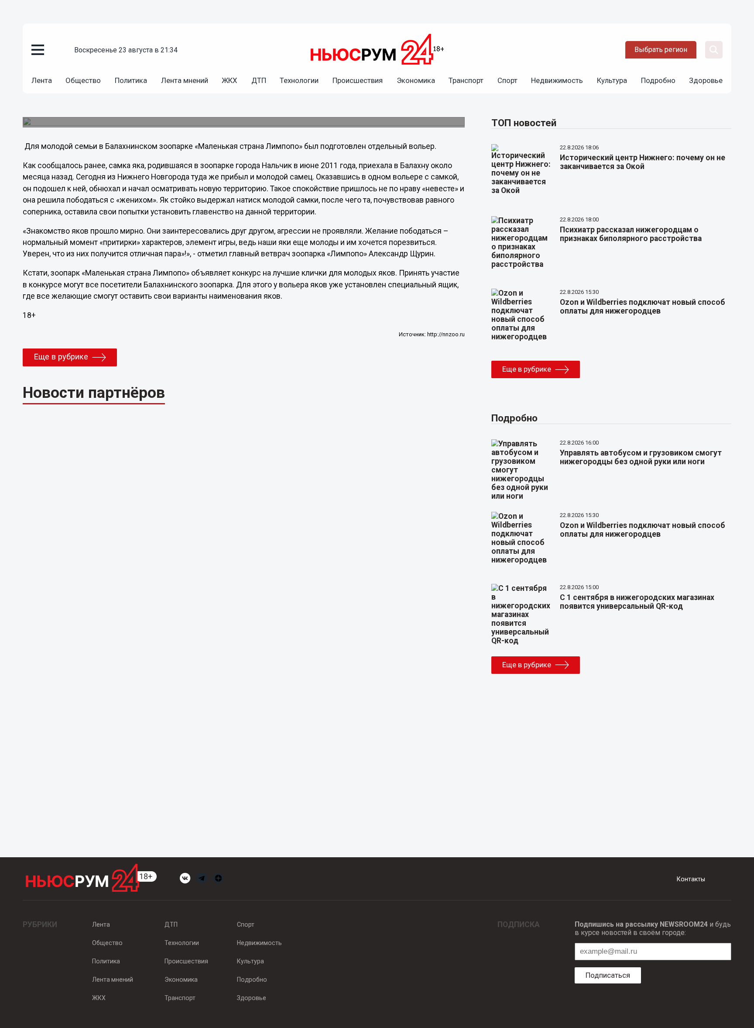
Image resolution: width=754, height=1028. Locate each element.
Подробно (658, 80)
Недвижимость (557, 80)
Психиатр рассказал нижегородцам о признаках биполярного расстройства (631, 234)
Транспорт (466, 80)
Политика (131, 80)
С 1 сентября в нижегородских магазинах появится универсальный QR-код (637, 602)
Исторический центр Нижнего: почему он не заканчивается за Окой (642, 162)
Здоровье (706, 80)
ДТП (258, 80)
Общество (83, 80)
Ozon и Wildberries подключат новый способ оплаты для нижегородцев (642, 306)
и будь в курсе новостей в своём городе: (653, 928)
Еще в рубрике (61, 357)
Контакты (691, 879)
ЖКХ (229, 80)
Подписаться (608, 975)
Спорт (507, 80)
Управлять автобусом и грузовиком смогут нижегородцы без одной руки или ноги (641, 457)
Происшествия (357, 80)
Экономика (416, 80)
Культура (612, 80)
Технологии (299, 80)
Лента (41, 80)
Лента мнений (184, 80)
